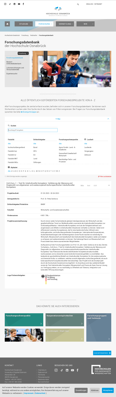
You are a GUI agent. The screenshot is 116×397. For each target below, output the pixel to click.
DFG (35, 151)
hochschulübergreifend (16, 147)
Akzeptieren (108, 390)
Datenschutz (40, 393)
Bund (35, 147)
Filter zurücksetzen (105, 176)
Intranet (98, 4)
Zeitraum (87, 155)
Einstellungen (81, 390)
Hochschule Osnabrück (12, 35)
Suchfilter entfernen (80, 130)
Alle (9, 144)
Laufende (87, 147)
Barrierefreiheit (43, 382)
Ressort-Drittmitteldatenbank (13, 63)
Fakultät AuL (12, 151)
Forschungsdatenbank (46, 35)
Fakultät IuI (12, 155)
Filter (58, 119)
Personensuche (43, 377)
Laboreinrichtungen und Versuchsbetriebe (15, 69)
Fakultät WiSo (13, 162)
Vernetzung (65, 24)
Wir (85, 24)
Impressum (29, 393)
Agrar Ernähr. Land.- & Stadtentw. (67, 148)
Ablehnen (95, 390)
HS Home (41, 375)
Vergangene (88, 151)
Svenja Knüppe (29, 112)
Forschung (44, 24)
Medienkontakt (43, 379)
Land (35, 158)
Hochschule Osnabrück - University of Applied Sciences (58, 11)
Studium (23, 24)
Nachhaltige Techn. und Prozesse (67, 160)
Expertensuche (11, 74)
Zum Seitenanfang (101, 353)
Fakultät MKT (13, 158)
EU (34, 155)
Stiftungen (37, 162)
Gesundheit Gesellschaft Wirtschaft (68, 154)
